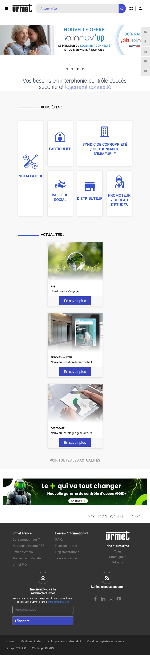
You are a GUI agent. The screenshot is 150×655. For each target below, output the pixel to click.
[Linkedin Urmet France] (103, 599)
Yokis (117, 551)
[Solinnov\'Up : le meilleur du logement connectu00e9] (75, 39)
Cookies (9, 641)
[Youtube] (145, 71)
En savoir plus (75, 300)
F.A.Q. (59, 539)
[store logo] (22, 8)
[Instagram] (145, 61)
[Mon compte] (140, 8)
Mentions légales (31, 641)
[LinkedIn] (145, 51)
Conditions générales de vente (105, 641)
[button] (67, 68)
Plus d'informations (58, 601)
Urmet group (117, 557)
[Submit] (123, 7)
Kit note (117, 562)
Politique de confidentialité (64, 641)
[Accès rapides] (131, 8)
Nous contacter (66, 546)
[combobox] (81, 8)
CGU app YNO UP (15, 648)
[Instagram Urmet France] (111, 599)
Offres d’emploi (23, 552)
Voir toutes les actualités (75, 460)
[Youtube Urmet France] (118, 599)
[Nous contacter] (145, 32)
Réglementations (67, 552)
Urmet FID (19, 564)
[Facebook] (145, 41)
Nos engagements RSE (28, 546)
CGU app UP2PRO (43, 648)
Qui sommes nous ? (26, 539)
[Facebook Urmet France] (95, 599)
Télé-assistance (66, 558)
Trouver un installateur (28, 558)
